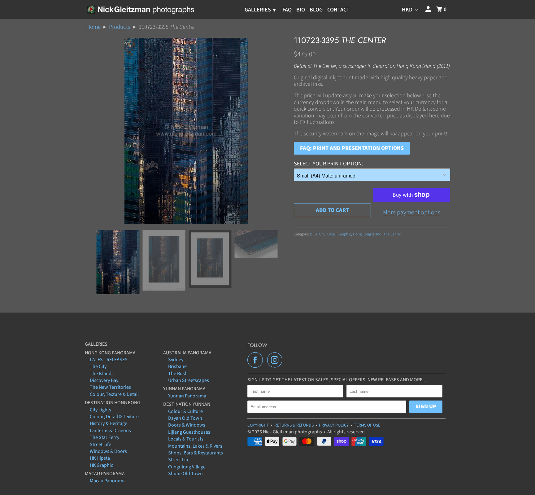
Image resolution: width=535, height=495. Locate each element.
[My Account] (428, 9)
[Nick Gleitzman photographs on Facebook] (256, 360)
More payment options (411, 212)
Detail (332, 234)
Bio (300, 10)
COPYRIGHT (258, 425)
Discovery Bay (104, 380)
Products (119, 27)
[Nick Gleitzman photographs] (140, 9)
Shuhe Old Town (185, 473)
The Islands (102, 373)
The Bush (178, 373)
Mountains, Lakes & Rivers (195, 446)
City (322, 234)
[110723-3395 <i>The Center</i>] (186, 131)
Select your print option (328, 164)
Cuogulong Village (187, 466)
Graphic (344, 234)
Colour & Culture (185, 411)
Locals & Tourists (185, 439)
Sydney (175, 359)
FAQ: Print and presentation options (352, 148)
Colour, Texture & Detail (114, 394)
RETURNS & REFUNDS (294, 425)
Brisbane (177, 366)
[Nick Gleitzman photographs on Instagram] (276, 360)
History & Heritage (108, 423)
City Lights (100, 409)
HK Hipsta (100, 458)
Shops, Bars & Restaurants (195, 452)
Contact (338, 10)
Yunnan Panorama (187, 395)
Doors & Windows (186, 425)
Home (93, 27)
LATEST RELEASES (109, 359)
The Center (392, 234)
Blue (313, 234)
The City (98, 366)
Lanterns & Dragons (110, 430)
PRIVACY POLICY (334, 425)
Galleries (258, 10)
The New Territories (110, 387)
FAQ (287, 10)
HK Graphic (101, 465)
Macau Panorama (108, 480)
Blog (316, 10)
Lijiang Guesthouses (189, 432)
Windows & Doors (108, 451)
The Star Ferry (104, 437)
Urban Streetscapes (188, 380)
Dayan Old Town (185, 418)
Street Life (100, 444)
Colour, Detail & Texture (114, 416)
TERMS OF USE (367, 425)
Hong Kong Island (367, 234)
